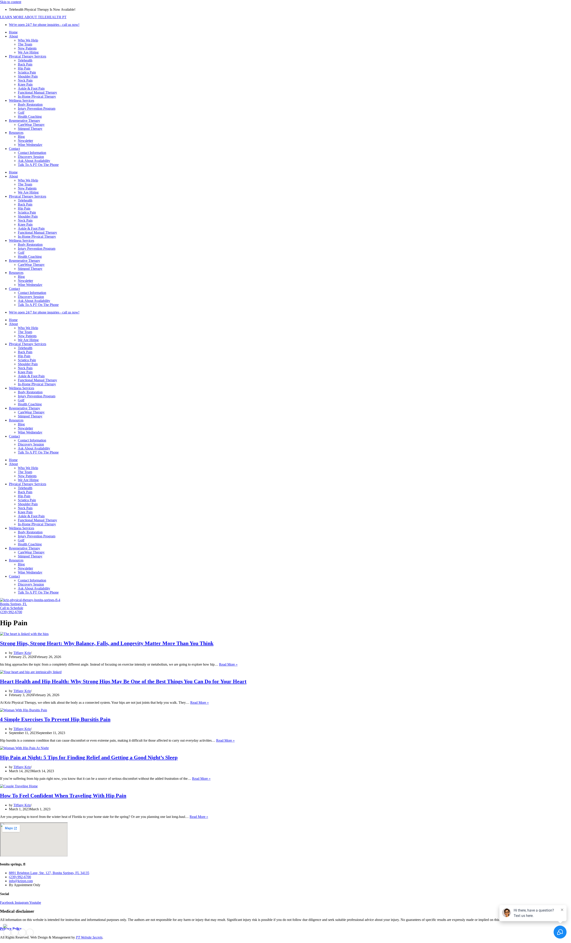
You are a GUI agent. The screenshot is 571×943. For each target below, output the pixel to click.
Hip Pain (24, 68)
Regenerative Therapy (24, 120)
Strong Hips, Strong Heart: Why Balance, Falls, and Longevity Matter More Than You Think (106, 643)
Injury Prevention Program (36, 108)
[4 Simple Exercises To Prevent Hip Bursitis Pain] (23, 710)
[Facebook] (7, 932)
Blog (21, 136)
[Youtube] (30, 932)
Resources (16, 132)
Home (13, 32)
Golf (21, 112)
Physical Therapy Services (27, 56)
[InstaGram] (14, 932)
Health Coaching (30, 116)
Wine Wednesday (30, 145)
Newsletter (25, 140)
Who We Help (28, 40)
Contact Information (32, 153)
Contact (14, 149)
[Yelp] (22, 932)
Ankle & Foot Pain (31, 88)
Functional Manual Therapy (37, 92)
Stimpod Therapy (30, 128)
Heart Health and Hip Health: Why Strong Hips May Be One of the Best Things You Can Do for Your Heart (123, 681)
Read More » (228, 664)
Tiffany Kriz (22, 653)
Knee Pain (25, 84)
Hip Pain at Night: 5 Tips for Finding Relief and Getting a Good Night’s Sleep (89, 757)
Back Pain (25, 64)
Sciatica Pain (27, 72)
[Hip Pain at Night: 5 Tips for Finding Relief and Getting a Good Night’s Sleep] (24, 748)
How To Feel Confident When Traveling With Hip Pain (63, 796)
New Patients (27, 48)
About (13, 36)
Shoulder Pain (28, 76)
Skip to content (10, 2)
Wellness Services (21, 100)
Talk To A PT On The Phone (38, 165)
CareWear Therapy (31, 124)
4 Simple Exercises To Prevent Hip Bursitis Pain (55, 719)
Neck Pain (25, 80)
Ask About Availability (34, 161)
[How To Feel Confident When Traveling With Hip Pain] (19, 786)
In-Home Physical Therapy (37, 96)
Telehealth (25, 60)
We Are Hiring (28, 52)
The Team (25, 44)
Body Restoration (30, 104)
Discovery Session (31, 157)
